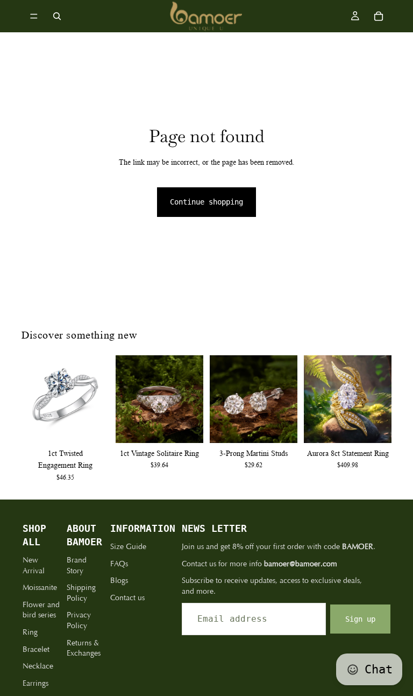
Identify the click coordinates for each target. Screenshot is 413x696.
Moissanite (40, 587)
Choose (101, 426)
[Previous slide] (33, 399)
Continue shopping (206, 202)
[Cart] (378, 16)
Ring (30, 632)
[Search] (57, 16)
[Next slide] (97, 399)
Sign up (360, 619)
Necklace (38, 666)
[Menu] (34, 16)
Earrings (35, 683)
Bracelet (36, 649)
